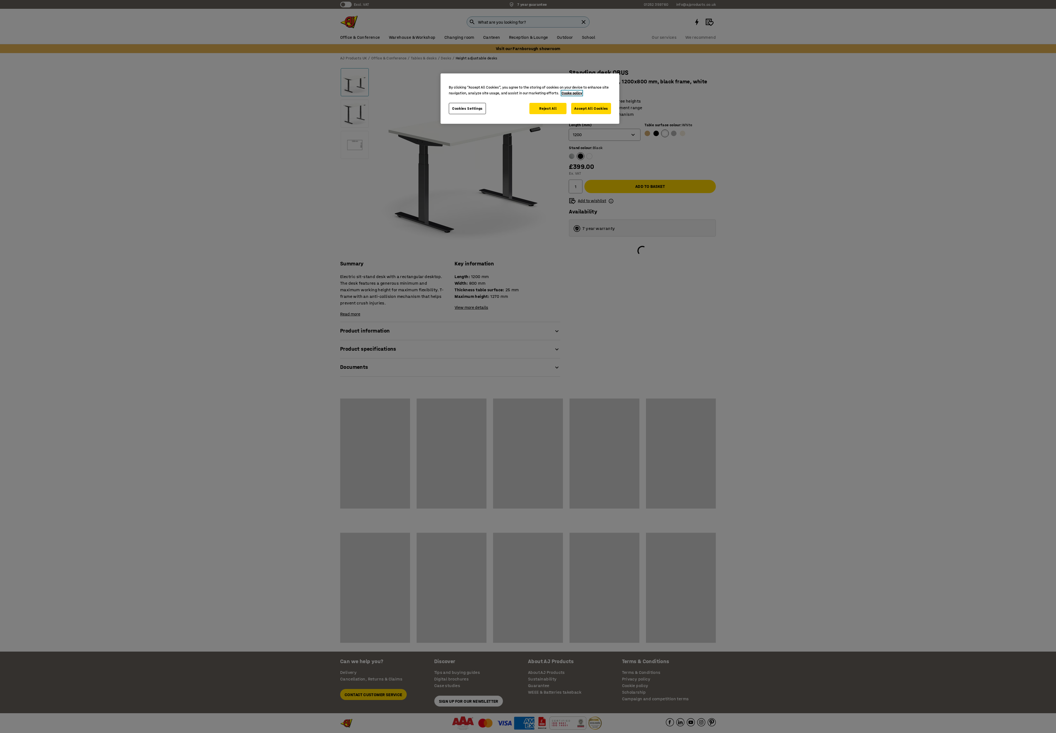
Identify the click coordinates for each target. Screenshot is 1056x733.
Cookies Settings (467, 108)
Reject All (548, 108)
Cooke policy (572, 93)
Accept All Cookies (591, 108)
